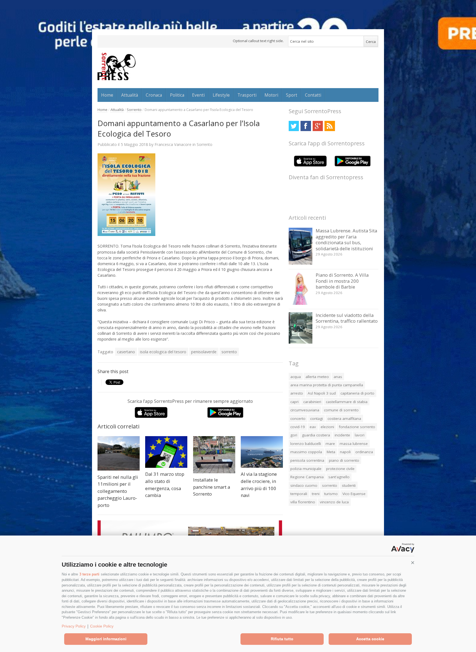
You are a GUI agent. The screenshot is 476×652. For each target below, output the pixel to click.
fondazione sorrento (357, 426)
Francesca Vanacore (173, 144)
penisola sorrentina (307, 460)
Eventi (198, 95)
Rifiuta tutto (282, 639)
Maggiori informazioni (105, 639)
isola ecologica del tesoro (163, 351)
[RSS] (329, 126)
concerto (297, 418)
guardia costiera (316, 435)
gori (293, 435)
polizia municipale (305, 468)
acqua (295, 376)
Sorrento (134, 109)
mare (330, 443)
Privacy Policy (74, 626)
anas (338, 376)
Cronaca (154, 95)
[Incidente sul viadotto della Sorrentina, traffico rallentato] (301, 342)
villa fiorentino (302, 501)
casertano (126, 351)
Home (107, 95)
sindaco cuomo (303, 485)
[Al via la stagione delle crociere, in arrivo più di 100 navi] (262, 452)
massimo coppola (306, 451)
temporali (298, 493)
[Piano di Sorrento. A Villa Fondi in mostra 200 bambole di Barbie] (301, 303)
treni (316, 493)
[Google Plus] (318, 126)
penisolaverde (204, 351)
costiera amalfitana (344, 418)
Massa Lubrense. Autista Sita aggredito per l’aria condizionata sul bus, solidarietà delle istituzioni (346, 239)
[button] (412, 562)
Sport (291, 95)
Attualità (129, 95)
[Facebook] (306, 126)
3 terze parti (89, 574)
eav (313, 426)
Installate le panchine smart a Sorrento (211, 487)
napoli (345, 451)
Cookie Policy (101, 626)
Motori (271, 95)
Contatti (313, 95)
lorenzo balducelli (305, 443)
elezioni (327, 426)
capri (294, 401)
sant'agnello (339, 476)
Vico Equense (354, 493)
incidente (342, 435)
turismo (331, 493)
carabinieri (312, 401)
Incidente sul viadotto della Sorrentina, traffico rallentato (347, 318)
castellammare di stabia (346, 401)
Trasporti (246, 95)
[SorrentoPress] (117, 66)
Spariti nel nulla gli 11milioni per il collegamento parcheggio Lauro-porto (118, 491)
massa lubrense (354, 443)
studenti (349, 485)
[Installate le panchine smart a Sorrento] (214, 454)
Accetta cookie (370, 639)
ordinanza (364, 451)
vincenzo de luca (334, 501)
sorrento (229, 351)
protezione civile (340, 468)
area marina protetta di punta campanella (326, 384)
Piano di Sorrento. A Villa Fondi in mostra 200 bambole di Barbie (342, 281)
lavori (359, 435)
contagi (316, 418)
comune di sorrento (341, 410)
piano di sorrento (344, 460)
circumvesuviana (304, 410)
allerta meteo (317, 376)
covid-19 (297, 426)
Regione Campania (307, 476)
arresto (296, 393)
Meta (331, 451)
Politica (177, 95)
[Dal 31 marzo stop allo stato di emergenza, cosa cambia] (166, 452)
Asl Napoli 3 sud (322, 393)
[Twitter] (294, 126)
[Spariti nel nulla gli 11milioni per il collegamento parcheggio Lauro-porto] (119, 453)
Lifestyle (221, 95)
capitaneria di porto (357, 393)
